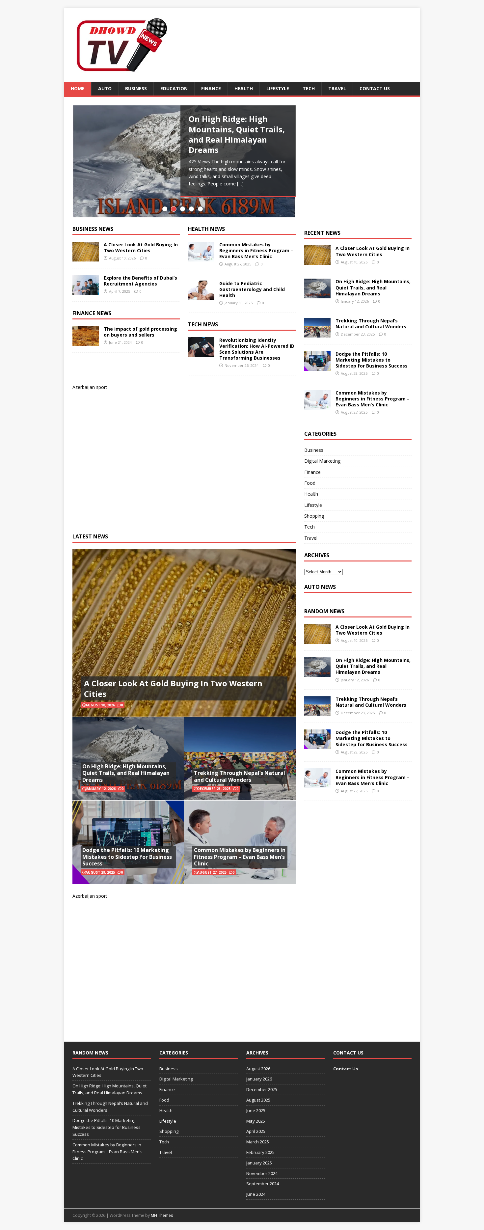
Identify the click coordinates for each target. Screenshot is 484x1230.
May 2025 (255, 1121)
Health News (206, 228)
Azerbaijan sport (89, 387)
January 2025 (259, 1163)
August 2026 (258, 1069)
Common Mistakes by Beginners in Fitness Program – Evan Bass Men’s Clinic (256, 250)
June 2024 (255, 1194)
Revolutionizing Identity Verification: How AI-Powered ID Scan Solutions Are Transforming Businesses (256, 349)
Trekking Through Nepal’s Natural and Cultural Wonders (239, 776)
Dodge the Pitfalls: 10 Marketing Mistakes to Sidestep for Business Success (127, 856)
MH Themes (162, 1215)
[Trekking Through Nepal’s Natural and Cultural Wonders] (317, 333)
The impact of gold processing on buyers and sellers (140, 332)
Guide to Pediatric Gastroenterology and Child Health (252, 289)
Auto (105, 88)
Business (136, 88)
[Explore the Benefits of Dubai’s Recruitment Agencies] (85, 290)
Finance (211, 88)
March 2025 (257, 1142)
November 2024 (262, 1173)
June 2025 (255, 1110)
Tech (309, 88)
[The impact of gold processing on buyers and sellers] (85, 342)
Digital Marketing (322, 461)
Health (243, 88)
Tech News (203, 324)
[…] (240, 183)
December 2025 (261, 1089)
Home (78, 88)
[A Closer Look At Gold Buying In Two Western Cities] (85, 257)
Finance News (91, 313)
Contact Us (375, 88)
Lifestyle (277, 88)
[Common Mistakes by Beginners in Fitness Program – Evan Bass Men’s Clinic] (201, 257)
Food (309, 483)
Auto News (320, 586)
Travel (337, 88)
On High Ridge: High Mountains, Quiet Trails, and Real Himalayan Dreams (126, 773)
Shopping (314, 516)
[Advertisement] (169, 457)
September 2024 (262, 1184)
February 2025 (260, 1152)
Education (174, 88)
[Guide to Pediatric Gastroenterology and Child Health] (201, 296)
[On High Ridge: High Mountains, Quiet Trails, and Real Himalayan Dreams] (317, 294)
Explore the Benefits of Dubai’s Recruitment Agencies (140, 281)
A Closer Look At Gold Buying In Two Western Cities (141, 247)
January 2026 (259, 1079)
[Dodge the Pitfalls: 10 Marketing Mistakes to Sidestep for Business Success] (317, 367)
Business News (92, 228)
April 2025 (255, 1131)
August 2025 (258, 1100)
